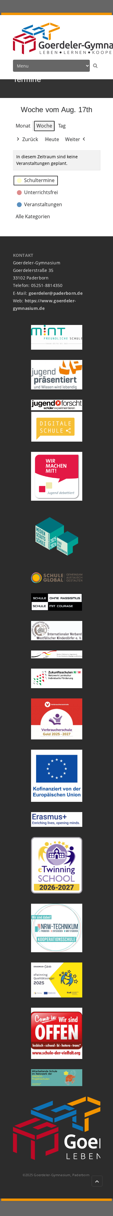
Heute (52, 139)
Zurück (30, 139)
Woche (44, 125)
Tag (62, 125)
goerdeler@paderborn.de (56, 293)
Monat (23, 125)
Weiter (72, 139)
